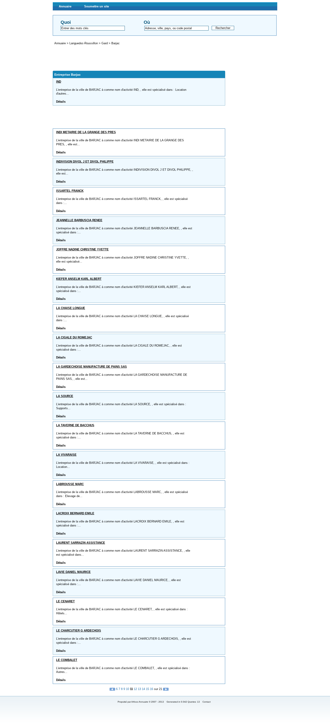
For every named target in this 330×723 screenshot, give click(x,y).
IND (58, 81)
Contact (206, 702)
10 (127, 689)
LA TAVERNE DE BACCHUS (75, 425)
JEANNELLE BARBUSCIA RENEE (79, 220)
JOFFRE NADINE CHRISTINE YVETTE (82, 249)
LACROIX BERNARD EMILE (75, 513)
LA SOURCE (64, 396)
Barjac (115, 43)
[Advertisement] (134, 58)
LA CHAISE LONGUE (70, 308)
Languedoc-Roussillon (84, 43)
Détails (61, 101)
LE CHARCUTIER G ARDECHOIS (78, 630)
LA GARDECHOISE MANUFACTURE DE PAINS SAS (91, 366)
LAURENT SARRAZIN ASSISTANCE (80, 542)
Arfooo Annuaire (139, 702)
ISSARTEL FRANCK (70, 190)
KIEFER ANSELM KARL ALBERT (78, 279)
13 (139, 689)
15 (147, 689)
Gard (105, 43)
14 (143, 689)
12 (135, 689)
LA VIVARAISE (66, 454)
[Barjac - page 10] (113, 689)
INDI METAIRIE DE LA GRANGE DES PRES (86, 132)
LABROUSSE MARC (70, 484)
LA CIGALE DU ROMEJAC (74, 337)
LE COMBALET (66, 660)
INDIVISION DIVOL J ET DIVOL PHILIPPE (85, 161)
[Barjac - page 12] (166, 689)
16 (151, 689)
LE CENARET (65, 601)
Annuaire (65, 6)
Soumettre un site (96, 6)
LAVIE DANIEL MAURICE (73, 572)
